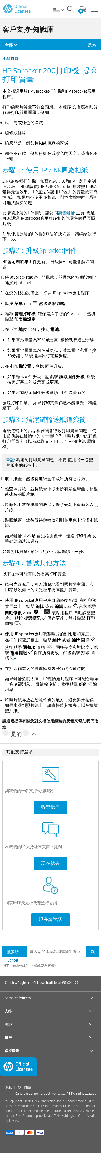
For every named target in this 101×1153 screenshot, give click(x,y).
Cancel (12, 960)
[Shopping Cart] (82, 9)
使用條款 (25, 1087)
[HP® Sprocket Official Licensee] (17, 9)
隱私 (8, 1087)
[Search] (71, 10)
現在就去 (50, 863)
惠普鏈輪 (66, 212)
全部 (9, 44)
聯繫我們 (50, 807)
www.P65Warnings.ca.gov (77, 1093)
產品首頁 (10, 58)
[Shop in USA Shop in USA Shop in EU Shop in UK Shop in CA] (60, 10)
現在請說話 (50, 919)
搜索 (92, 44)
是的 (16, 733)
